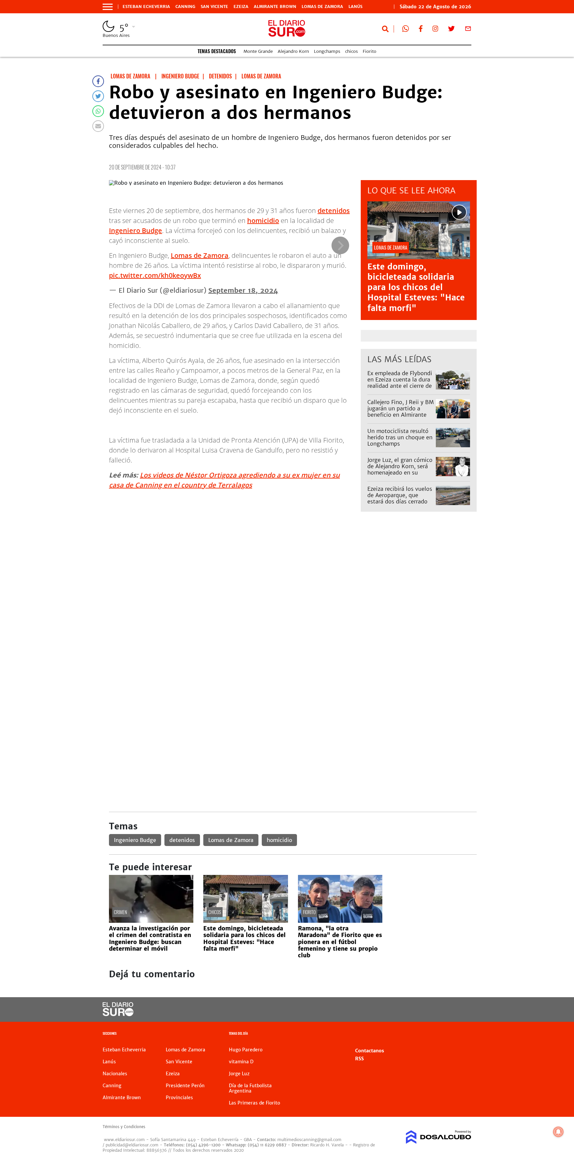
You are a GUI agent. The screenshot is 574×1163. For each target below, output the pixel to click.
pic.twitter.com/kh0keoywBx (155, 275)
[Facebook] (98, 81)
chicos (351, 51)
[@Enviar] (98, 126)
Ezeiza (241, 7)
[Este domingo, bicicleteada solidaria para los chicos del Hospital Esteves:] (245, 920)
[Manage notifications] (558, 1131)
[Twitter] (98, 96)
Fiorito (369, 51)
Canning (185, 7)
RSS (359, 1059)
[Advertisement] (293, 568)
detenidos (334, 210)
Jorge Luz (239, 1074)
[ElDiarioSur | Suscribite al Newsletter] (468, 30)
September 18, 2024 (243, 290)
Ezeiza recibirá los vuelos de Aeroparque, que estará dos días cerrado (399, 495)
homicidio (263, 220)
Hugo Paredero (245, 1050)
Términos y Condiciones (124, 1126)
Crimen (120, 911)
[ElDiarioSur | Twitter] (451, 30)
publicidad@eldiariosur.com (132, 1144)
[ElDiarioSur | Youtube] (426, 1009)
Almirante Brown (275, 7)
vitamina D (241, 1062)
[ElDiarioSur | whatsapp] (405, 30)
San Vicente (214, 7)
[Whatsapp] (98, 111)
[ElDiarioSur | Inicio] (464, 1034)
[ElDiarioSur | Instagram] (435, 30)
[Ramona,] (340, 920)
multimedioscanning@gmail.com (309, 1139)
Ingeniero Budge (135, 230)
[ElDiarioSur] (118, 1014)
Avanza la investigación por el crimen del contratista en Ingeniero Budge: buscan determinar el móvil (150, 938)
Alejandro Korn (293, 51)
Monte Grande (258, 51)
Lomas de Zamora (322, 7)
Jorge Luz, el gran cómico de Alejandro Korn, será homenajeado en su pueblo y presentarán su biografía (399, 473)
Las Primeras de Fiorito (254, 1103)
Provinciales (179, 1098)
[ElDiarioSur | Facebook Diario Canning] (420, 30)
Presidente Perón (185, 1086)
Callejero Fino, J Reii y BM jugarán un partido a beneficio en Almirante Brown (400, 412)
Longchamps (327, 51)
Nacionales (115, 1074)
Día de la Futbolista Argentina (250, 1088)
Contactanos (369, 1051)
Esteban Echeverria (146, 7)
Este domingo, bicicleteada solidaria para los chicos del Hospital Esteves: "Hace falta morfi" (416, 287)
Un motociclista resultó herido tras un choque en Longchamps (399, 437)
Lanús (355, 7)
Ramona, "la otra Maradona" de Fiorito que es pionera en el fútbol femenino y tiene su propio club (340, 942)
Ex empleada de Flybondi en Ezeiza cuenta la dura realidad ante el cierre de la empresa (399, 383)
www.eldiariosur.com (124, 1139)
